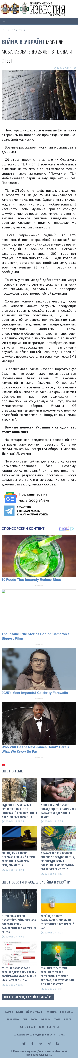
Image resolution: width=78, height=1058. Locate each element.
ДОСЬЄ (33, 1019)
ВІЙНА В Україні (23, 41)
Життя (67, 1019)
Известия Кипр (27, 1027)
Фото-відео (66, 1012)
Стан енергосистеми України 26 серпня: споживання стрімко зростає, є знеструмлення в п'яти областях (57, 976)
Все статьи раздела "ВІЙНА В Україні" (27, 997)
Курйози (45, 1019)
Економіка (13, 1019)
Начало (9, 1012)
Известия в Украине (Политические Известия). (40, 1051)
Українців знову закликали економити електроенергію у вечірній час (57, 922)
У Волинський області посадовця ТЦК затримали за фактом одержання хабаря (58, 811)
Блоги (19, 1012)
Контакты (53, 1027)
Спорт (57, 1019)
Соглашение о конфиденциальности (34, 1034)
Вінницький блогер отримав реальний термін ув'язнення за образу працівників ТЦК (19, 859)
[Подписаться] (27, 497)
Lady (41, 1027)
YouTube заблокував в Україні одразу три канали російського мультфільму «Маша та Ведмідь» (19, 974)
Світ (25, 1019)
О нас (62, 1034)
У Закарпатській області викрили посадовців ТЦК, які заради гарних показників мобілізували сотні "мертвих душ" (58, 861)
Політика (51, 1012)
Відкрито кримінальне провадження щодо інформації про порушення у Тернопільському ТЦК (19, 811)
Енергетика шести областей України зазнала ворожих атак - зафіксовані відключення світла (19, 924)
